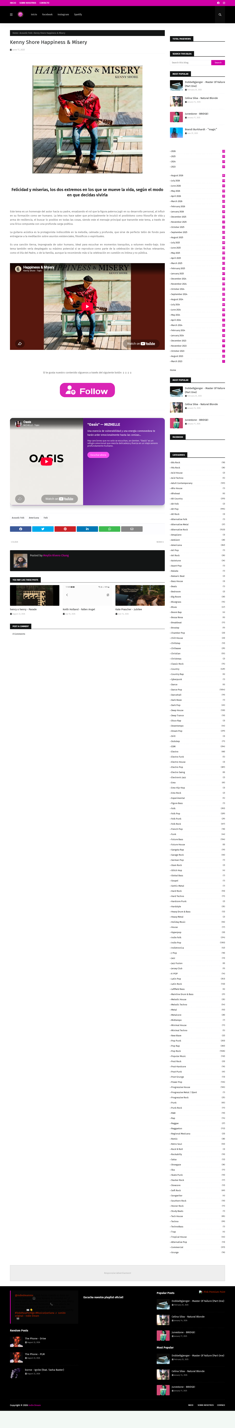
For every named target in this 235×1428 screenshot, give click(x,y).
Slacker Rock (198, 1180)
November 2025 (198, 222)
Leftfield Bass (198, 989)
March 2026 (198, 201)
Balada (198, 571)
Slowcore (198, 1185)
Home (15, 33)
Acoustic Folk (26, 33)
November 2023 (197, 346)
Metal (198, 1009)
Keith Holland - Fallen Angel (79, 609)
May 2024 (198, 315)
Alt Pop (198, 509)
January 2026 (198, 211)
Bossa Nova (198, 617)
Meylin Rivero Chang (55, 555)
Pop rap (198, 1046)
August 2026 (198, 175)
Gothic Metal (198, 886)
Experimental (198, 798)
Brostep (198, 627)
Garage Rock (198, 855)
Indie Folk (198, 937)
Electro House (198, 762)
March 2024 (198, 325)
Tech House (198, 1216)
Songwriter (198, 1195)
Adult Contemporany (198, 483)
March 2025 (198, 263)
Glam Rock (198, 865)
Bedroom (198, 591)
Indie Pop (198, 942)
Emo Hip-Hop (198, 787)
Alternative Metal (198, 524)
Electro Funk (198, 756)
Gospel (198, 880)
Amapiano (198, 534)
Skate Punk (198, 1175)
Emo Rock (198, 793)
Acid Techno (198, 478)
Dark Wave (198, 700)
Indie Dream (34, 1405)
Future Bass (198, 839)
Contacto (44, 3)
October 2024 (198, 289)
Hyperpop (198, 932)
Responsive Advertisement (117, 1273)
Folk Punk (198, 818)
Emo (198, 782)
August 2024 (198, 299)
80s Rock (198, 462)
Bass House (198, 581)
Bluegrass (198, 602)
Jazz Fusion (198, 963)
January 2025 (198, 273)
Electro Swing (198, 772)
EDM (198, 746)
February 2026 (198, 206)
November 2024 (198, 284)
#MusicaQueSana (44, 1312)
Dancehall (198, 695)
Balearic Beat (198, 576)
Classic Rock (198, 664)
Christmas (198, 658)
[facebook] (218, 3)
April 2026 (198, 196)
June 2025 (198, 247)
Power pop (198, 1082)
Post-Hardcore (198, 1066)
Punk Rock (198, 1108)
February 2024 (197, 330)
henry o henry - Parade (23, 609)
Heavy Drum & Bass (198, 911)
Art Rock (198, 555)
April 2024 (197, 320)
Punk (198, 1102)
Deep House (198, 710)
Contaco (221, 1405)
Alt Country (198, 498)
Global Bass (198, 875)
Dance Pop (198, 689)
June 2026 (198, 185)
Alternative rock (198, 529)
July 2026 (198, 180)
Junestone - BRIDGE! (196, 113)
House (198, 927)
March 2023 (197, 361)
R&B (198, 1113)
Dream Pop (198, 731)
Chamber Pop (198, 633)
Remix (198, 1139)
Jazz (198, 958)
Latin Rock (198, 984)
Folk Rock (198, 824)
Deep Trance (198, 715)
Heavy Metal (198, 917)
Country (198, 669)
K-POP (198, 973)
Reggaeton (198, 1128)
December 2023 (198, 340)
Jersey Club (198, 968)
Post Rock (198, 1061)
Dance (198, 684)
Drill (198, 736)
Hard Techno (198, 896)
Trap (198, 1231)
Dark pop (198, 705)
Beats (198, 586)
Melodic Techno (198, 1004)
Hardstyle (198, 906)
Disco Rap (198, 720)
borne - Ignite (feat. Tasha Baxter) (44, 1369)
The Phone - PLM (35, 1354)
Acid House (198, 473)
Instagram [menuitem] (63, 14)
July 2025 (198, 242)
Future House (198, 844)
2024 (198, 161)
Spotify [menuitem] (78, 14)
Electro (198, 751)
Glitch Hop (198, 870)
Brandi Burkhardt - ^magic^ (201, 129)
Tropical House (198, 1237)
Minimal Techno (198, 1030)
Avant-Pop (198, 565)
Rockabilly (198, 1154)
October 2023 (197, 351)
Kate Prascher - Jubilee (128, 609)
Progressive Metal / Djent (198, 1092)
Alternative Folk (198, 519)
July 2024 (198, 304)
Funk (198, 834)
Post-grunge (198, 1077)
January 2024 (198, 335)
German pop (198, 860)
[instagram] (223, 3)
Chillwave (198, 648)
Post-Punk (198, 1071)
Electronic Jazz (198, 777)
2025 (198, 156)
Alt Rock (198, 514)
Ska (198, 1169)
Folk (46, 518)
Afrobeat (198, 493)
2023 (198, 166)
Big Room (198, 596)
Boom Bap (198, 612)
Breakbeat (198, 622)
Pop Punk (198, 1040)
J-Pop (198, 953)
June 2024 (198, 309)
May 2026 (198, 191)
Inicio (13, 3)
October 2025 (198, 227)
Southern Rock (198, 1200)
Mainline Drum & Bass (198, 994)
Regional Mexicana (198, 1133)
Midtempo (198, 1020)
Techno (198, 1221)
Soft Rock (198, 1190)
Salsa (198, 1159)
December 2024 (198, 278)
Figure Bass (198, 803)
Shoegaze (198, 1164)
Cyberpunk (198, 679)
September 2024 (198, 294)
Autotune (198, 560)
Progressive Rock (198, 1097)
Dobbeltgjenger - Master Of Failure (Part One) (205, 84)
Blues (198, 607)
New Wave (198, 1035)
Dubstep (198, 741)
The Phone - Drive (35, 1338)
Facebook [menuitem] (47, 14)
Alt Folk (198, 504)
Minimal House (198, 1025)
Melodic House (198, 999)
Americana (34, 518)
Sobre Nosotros (27, 3)
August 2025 (198, 237)
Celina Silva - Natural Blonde (201, 98)
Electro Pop (198, 767)
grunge (198, 1252)
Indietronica (198, 947)
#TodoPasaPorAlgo (25, 1312)
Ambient (198, 540)
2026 (198, 151)
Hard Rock (198, 891)
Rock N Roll (198, 1149)
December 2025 (198, 216)
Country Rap (198, 674)
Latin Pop (198, 978)
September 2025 (198, 232)
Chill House (198, 638)
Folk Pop (198, 813)
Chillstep (198, 643)
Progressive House (198, 1087)
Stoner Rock (198, 1206)
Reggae (198, 1123)
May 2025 (198, 253)
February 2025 (198, 268)
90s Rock (198, 467)
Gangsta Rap (198, 849)
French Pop (198, 829)
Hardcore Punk (198, 901)
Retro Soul (198, 1144)
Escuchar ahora (98, 455)
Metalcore (198, 1015)
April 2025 (198, 258)
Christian (198, 653)
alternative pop (198, 1242)
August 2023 (198, 356)
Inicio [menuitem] (34, 14)
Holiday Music (198, 922)
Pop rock (198, 1051)
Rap (198, 1118)
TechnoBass (198, 1226)
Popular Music (198, 1056)
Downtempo (198, 725)
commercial (198, 1247)
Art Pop (198, 550)
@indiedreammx (24, 1295)
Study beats (198, 1211)
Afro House (198, 488)
